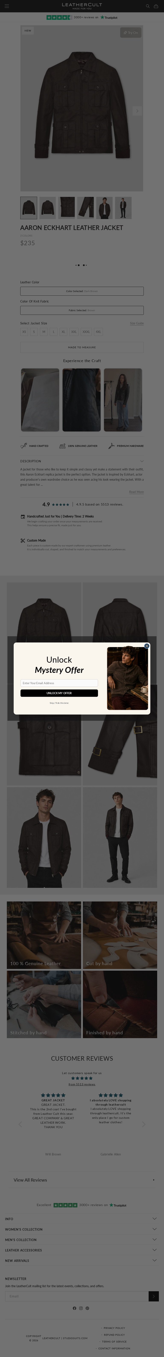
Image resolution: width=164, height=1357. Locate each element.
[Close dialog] (146, 645)
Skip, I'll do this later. (59, 703)
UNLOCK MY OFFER (59, 693)
